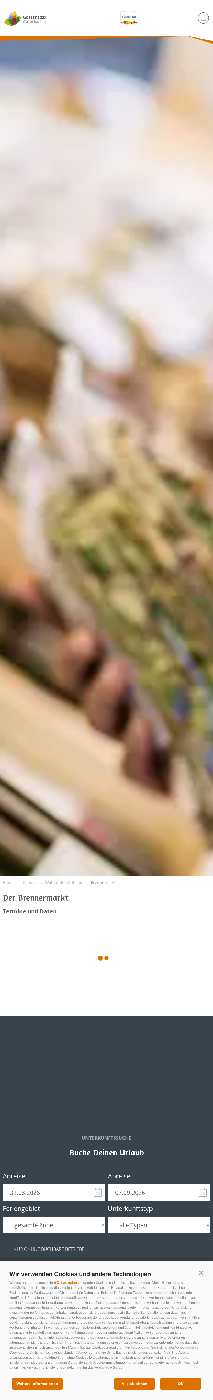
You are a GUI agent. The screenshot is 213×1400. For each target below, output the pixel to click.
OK (181, 1383)
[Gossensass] (35, 18)
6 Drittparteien (65, 1283)
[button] (201, 1273)
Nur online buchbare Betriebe (49, 1249)
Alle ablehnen (134, 1383)
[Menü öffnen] (203, 18)
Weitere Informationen (37, 1383)
